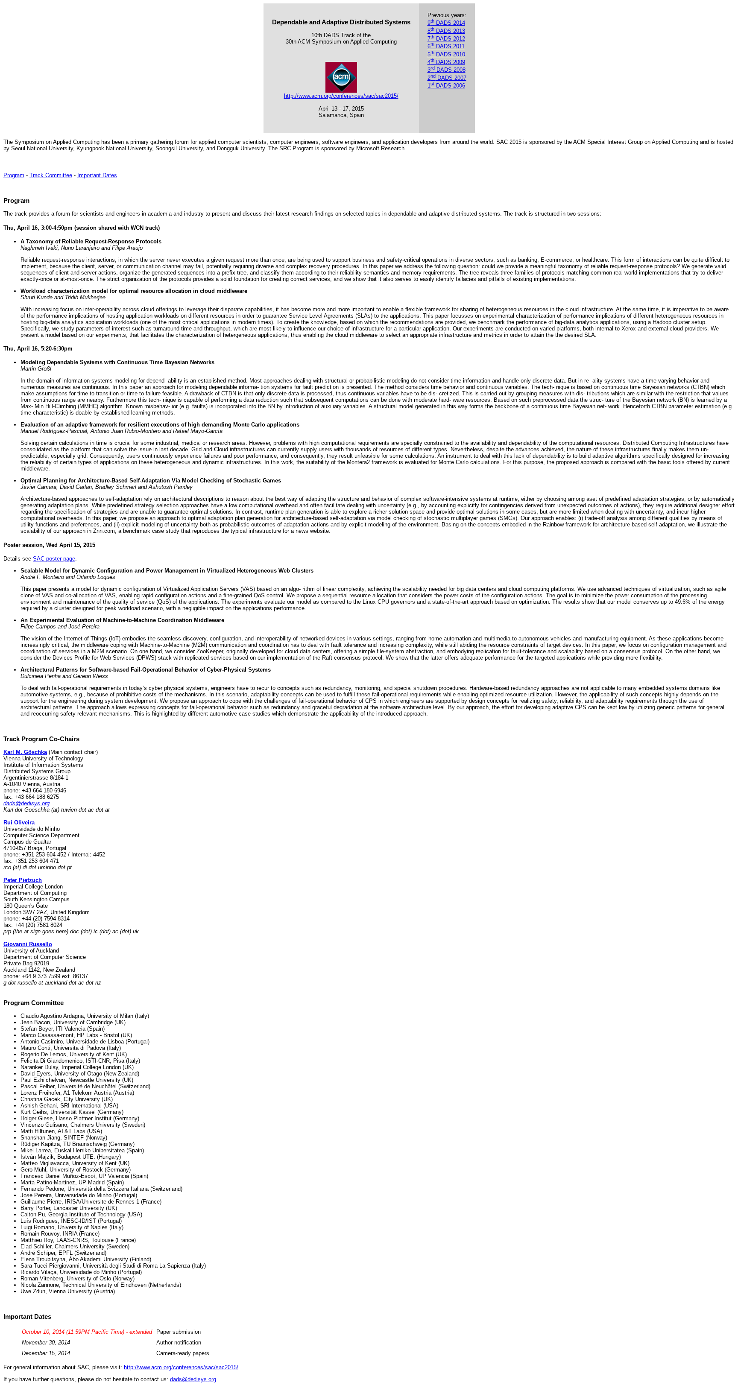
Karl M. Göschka (25, 752)
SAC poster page (54, 558)
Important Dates (97, 175)
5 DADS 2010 (446, 54)
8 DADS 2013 (446, 31)
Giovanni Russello (27, 944)
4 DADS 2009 (446, 62)
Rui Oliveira (19, 822)
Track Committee (50, 175)
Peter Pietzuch (22, 880)
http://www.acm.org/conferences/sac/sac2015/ (341, 96)
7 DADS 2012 (446, 38)
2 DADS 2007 (447, 78)
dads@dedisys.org (26, 803)
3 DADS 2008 (447, 70)
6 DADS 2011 (446, 46)
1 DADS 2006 (446, 85)
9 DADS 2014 (446, 23)
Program (13, 175)
